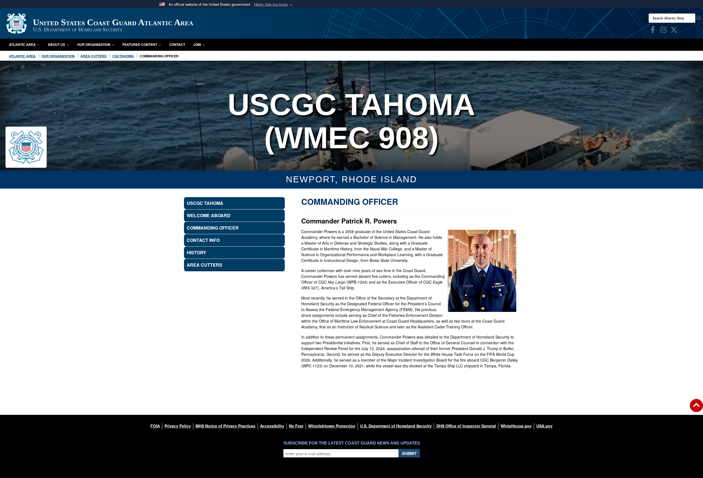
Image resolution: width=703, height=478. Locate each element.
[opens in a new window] (653, 30)
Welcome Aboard (208, 215)
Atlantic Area (22, 44)
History (196, 252)
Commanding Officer (213, 228)
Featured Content (139, 44)
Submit (409, 453)
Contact (177, 44)
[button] (274, 4)
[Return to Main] (696, 409)
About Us (56, 44)
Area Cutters (204, 265)
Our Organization (93, 44)
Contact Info (203, 240)
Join (197, 44)
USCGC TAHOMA (205, 203)
